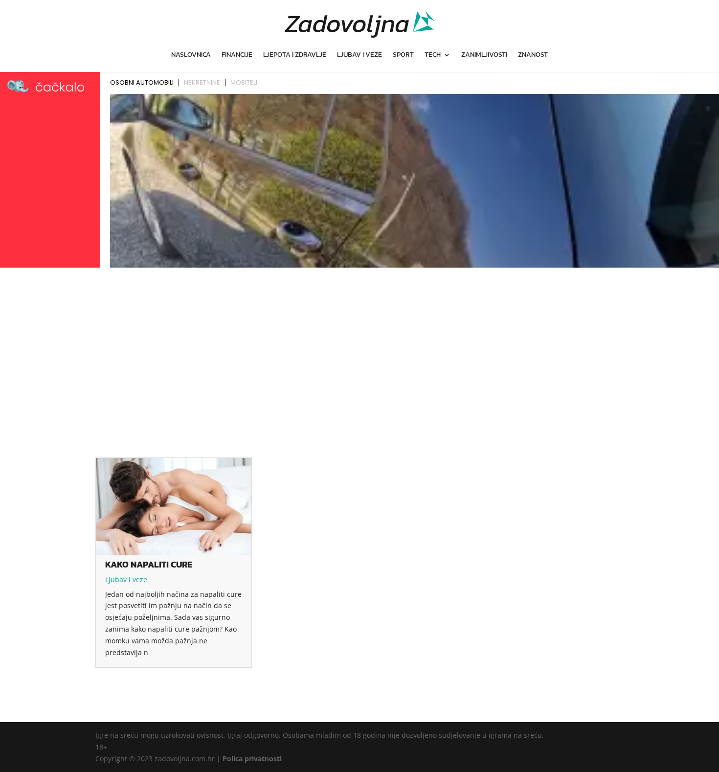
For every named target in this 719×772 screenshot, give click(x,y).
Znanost (533, 55)
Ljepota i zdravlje (294, 55)
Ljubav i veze (359, 55)
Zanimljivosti (484, 55)
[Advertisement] (359, 344)
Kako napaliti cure (148, 564)
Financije (237, 55)
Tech (433, 55)
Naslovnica (191, 55)
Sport (403, 55)
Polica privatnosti (252, 758)
